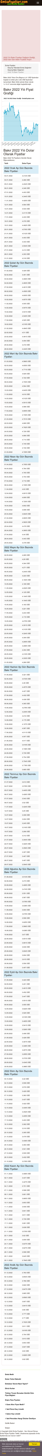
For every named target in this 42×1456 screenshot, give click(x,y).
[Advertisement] (21, 34)
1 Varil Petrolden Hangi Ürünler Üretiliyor (20, 1418)
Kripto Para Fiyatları (12, 1400)
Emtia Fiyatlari (18, 1431)
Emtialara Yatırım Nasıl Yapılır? (16, 1384)
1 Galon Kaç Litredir (12, 1414)
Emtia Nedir (9, 1374)
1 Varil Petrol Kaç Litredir (14, 1409)
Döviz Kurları (10, 1388)
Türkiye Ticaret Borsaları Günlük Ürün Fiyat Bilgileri (19, 1394)
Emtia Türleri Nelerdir (13, 1379)
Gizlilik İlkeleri (10, 1423)
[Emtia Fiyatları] (14, 2)
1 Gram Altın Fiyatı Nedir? (15, 1404)
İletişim (7, 1428)
